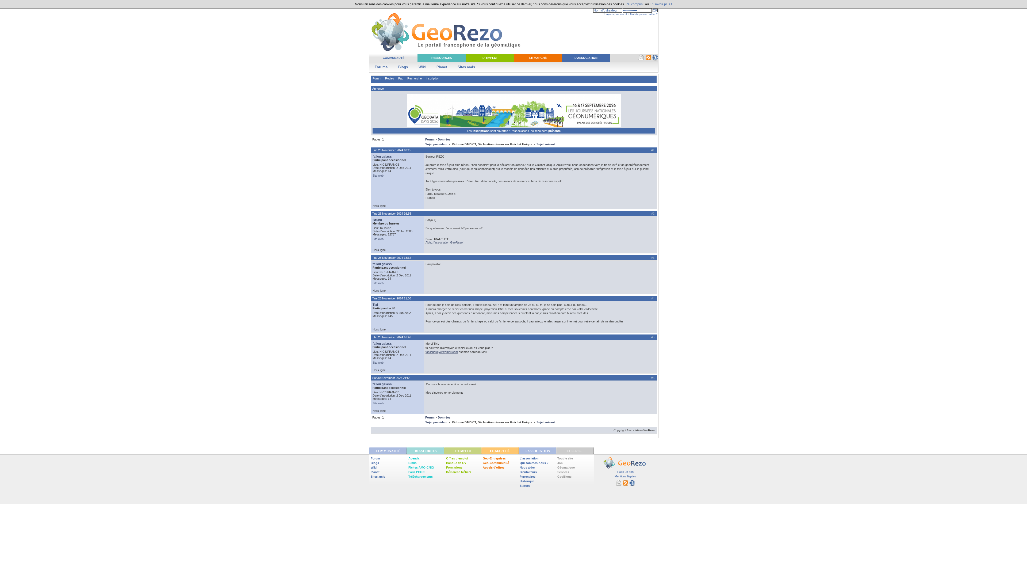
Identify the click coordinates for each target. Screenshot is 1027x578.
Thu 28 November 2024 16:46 (391, 337)
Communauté (393, 57)
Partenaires (527, 476)
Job (560, 463)
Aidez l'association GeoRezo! (444, 242)
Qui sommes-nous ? (534, 463)
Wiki (422, 67)
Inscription (432, 78)
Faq (400, 78)
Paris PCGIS (416, 472)
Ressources (441, 57)
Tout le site (565, 458)
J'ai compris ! (635, 4)
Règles (389, 78)
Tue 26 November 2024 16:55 (391, 213)
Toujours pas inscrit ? (616, 14)
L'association (529, 458)
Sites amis (466, 67)
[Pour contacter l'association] (641, 59)
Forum (377, 78)
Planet (441, 67)
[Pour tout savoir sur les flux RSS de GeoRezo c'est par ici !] (648, 59)
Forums (381, 67)
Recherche (414, 78)
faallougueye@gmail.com (442, 351)
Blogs (403, 67)
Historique (527, 481)
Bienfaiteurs (528, 472)
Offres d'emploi (457, 458)
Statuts (525, 485)
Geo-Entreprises (494, 458)
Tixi (375, 305)
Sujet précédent (436, 144)
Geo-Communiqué (496, 463)
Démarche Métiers (458, 472)
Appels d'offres (493, 467)
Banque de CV (456, 463)
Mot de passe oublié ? (644, 14)
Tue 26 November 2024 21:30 (391, 298)
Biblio (412, 463)
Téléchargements (420, 476)
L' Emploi (489, 57)
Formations (454, 467)
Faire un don (625, 471)
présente (554, 130)
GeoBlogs (564, 476)
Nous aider (527, 467)
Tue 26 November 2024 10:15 (391, 150)
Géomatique (566, 467)
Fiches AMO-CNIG (421, 467)
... (558, 481)
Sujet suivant (546, 144)
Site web (378, 175)
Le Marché (538, 57)
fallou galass (382, 156)
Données (444, 139)
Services (563, 472)
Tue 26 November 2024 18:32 (391, 257)
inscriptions (481, 130)
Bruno (377, 220)
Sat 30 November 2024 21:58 (391, 377)
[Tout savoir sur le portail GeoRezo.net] (655, 59)
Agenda (413, 458)
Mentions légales (625, 476)
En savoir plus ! (661, 4)
